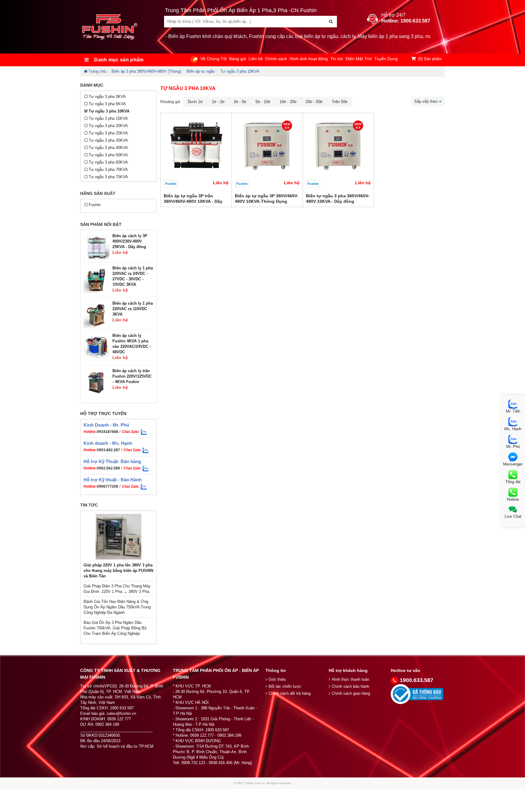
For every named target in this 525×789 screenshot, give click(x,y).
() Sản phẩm (430, 59)
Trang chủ (97, 71)
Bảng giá (237, 58)
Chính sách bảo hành (350, 686)
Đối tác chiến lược (285, 686)
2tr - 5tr (240, 101)
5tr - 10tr (263, 101)
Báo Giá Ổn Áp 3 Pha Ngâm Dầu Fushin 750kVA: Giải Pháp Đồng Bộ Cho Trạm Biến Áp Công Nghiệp (115, 628)
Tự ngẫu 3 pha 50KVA (108, 155)
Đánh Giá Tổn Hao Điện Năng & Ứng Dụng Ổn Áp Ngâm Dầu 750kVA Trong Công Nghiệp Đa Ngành (117, 607)
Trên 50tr (340, 101)
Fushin (95, 204)
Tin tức (336, 58)
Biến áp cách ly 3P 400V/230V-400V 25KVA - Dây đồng (129, 241)
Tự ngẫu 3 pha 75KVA (108, 177)
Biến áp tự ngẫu (201, 71)
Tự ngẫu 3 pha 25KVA (108, 133)
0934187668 (107, 432)
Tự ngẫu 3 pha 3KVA (107, 96)
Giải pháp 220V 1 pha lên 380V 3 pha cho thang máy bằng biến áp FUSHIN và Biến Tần (118, 570)
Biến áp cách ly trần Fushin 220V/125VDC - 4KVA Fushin (132, 376)
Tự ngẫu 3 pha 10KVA (239, 71)
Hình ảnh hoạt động (309, 58)
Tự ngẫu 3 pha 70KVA (108, 169)
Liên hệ (256, 58)
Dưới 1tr (195, 101)
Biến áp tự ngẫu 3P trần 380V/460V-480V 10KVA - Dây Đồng (193, 201)
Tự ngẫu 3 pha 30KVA (108, 140)
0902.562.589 (108, 468)
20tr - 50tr (314, 101)
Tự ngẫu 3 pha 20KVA (108, 125)
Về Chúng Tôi (213, 58)
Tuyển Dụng (386, 58)
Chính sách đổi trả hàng (290, 693)
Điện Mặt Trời (359, 58)
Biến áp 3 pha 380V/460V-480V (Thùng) (146, 71)
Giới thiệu (277, 679)
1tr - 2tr (218, 101)
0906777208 (107, 486)
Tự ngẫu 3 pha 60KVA (108, 162)
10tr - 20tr (288, 101)
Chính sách (276, 58)
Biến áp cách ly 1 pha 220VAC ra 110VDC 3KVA (132, 309)
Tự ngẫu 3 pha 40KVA (108, 147)
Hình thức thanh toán (350, 679)
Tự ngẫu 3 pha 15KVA (108, 118)
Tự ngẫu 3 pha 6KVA (107, 104)
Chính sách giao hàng (351, 693)
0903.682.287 (108, 450)
